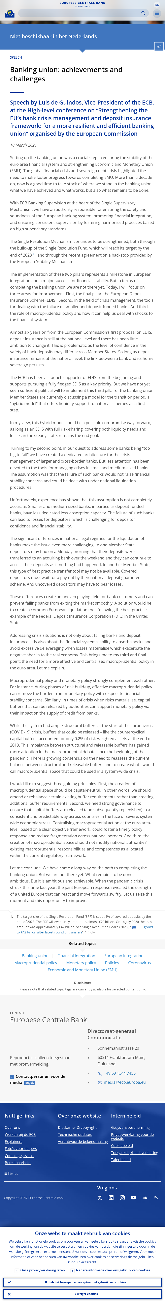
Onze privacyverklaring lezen (42, 1270)
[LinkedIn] (111, 1198)
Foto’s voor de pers (21, 1149)
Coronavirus (139, 963)
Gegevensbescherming (130, 1128)
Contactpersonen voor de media (37, 1080)
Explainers (13, 1142)
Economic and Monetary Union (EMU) (83, 970)
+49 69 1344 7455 (120, 1074)
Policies (112, 963)
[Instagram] (122, 1198)
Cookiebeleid (122, 1146)
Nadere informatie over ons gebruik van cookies (113, 1270)
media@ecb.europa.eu (125, 1083)
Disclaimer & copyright (77, 1128)
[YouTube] (133, 1198)
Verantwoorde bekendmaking (83, 1142)
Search (143, 13)
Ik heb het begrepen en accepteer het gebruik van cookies (85, 1282)
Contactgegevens (19, 1156)
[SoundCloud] (145, 1198)
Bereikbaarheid (18, 1163)
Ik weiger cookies (85, 1294)
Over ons (12, 1128)
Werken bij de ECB (20, 1135)
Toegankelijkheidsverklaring (134, 1153)
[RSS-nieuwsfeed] (156, 1198)
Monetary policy (81, 963)
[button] (157, 5)
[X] (100, 1198)
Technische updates (75, 1135)
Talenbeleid (121, 1160)
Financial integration (76, 956)
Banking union (35, 956)
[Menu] (157, 13)
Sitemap (13, 1173)
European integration (123, 956)
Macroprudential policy (35, 963)
